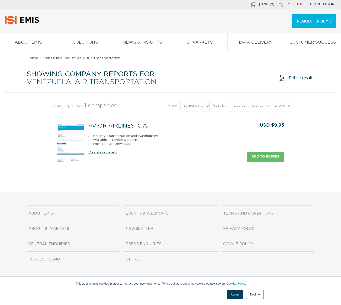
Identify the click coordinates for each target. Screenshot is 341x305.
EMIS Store (295, 4)
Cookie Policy (238, 244)
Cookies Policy (235, 283)
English (117, 139)
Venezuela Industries (62, 58)
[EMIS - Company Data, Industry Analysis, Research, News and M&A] (23, 23)
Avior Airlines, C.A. (118, 126)
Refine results (301, 78)
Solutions (85, 42)
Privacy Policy (239, 229)
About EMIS (28, 42)
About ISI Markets (48, 229)
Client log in (322, 4)
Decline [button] (255, 294)
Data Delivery (256, 42)
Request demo (44, 259)
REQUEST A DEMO (314, 21)
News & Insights (142, 42)
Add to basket (265, 156)
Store (132, 259)
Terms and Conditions (248, 213)
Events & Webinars (147, 213)
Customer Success (312, 42)
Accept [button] (235, 294)
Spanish (133, 139)
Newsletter (139, 229)
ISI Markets (199, 42)
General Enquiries (49, 244)
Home (32, 58)
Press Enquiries (143, 244)
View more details (102, 152)
